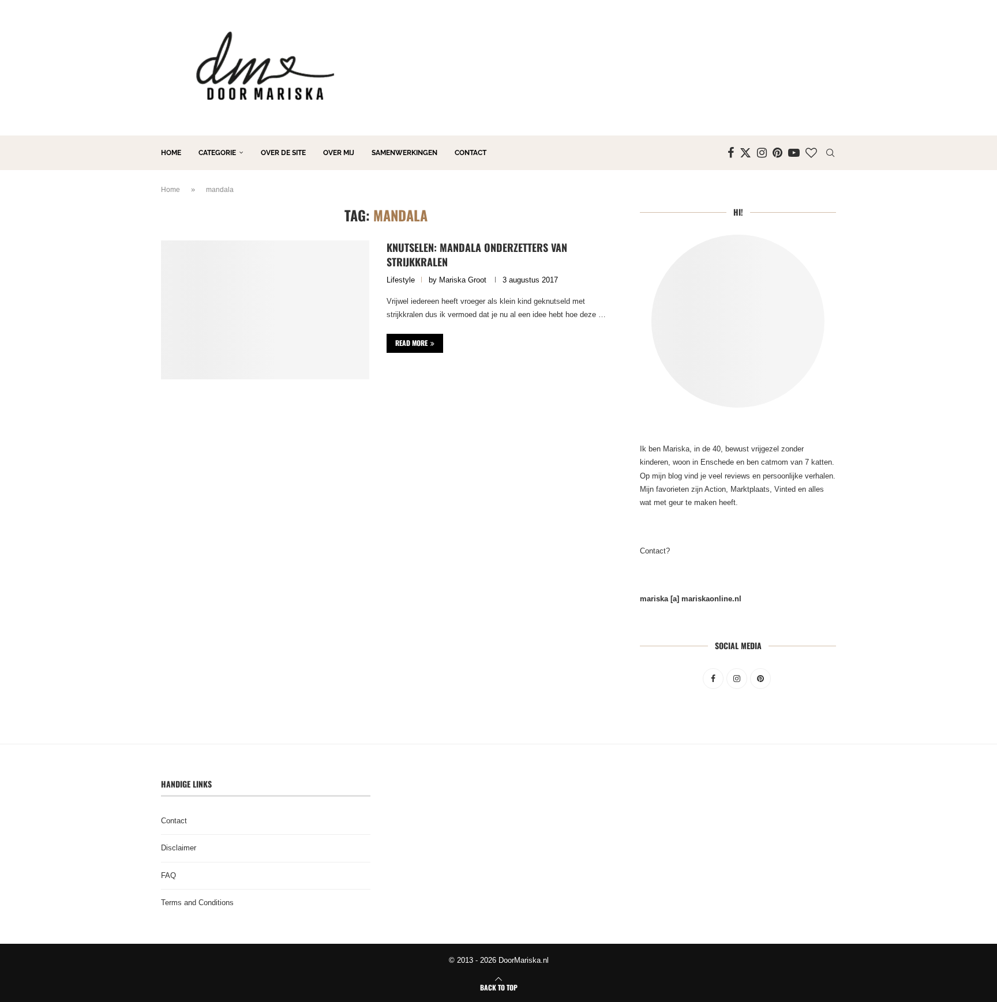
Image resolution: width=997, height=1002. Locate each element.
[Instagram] (762, 152)
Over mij (338, 153)
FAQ (168, 875)
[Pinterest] (777, 152)
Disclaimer (178, 847)
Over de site (283, 153)
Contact (470, 153)
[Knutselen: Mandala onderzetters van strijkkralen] (265, 309)
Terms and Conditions (197, 902)
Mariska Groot (462, 280)
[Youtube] (794, 152)
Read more (411, 343)
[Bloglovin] (811, 152)
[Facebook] (731, 152)
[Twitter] (745, 152)
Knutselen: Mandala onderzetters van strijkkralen (477, 254)
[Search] (830, 152)
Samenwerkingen (404, 153)
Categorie (217, 153)
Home (171, 153)
